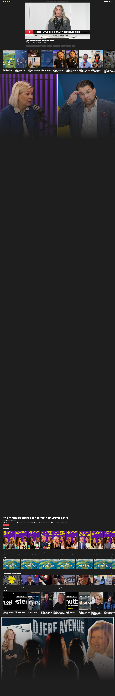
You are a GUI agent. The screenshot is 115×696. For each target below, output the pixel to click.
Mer (66, 1)
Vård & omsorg (44, 45)
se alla (111, 48)
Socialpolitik (62, 45)
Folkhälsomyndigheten (56, 45)
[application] (57, 21)
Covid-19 (73, 45)
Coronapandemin (68, 45)
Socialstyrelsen (49, 45)
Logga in (106, 1)
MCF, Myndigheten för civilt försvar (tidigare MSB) (33, 45)
